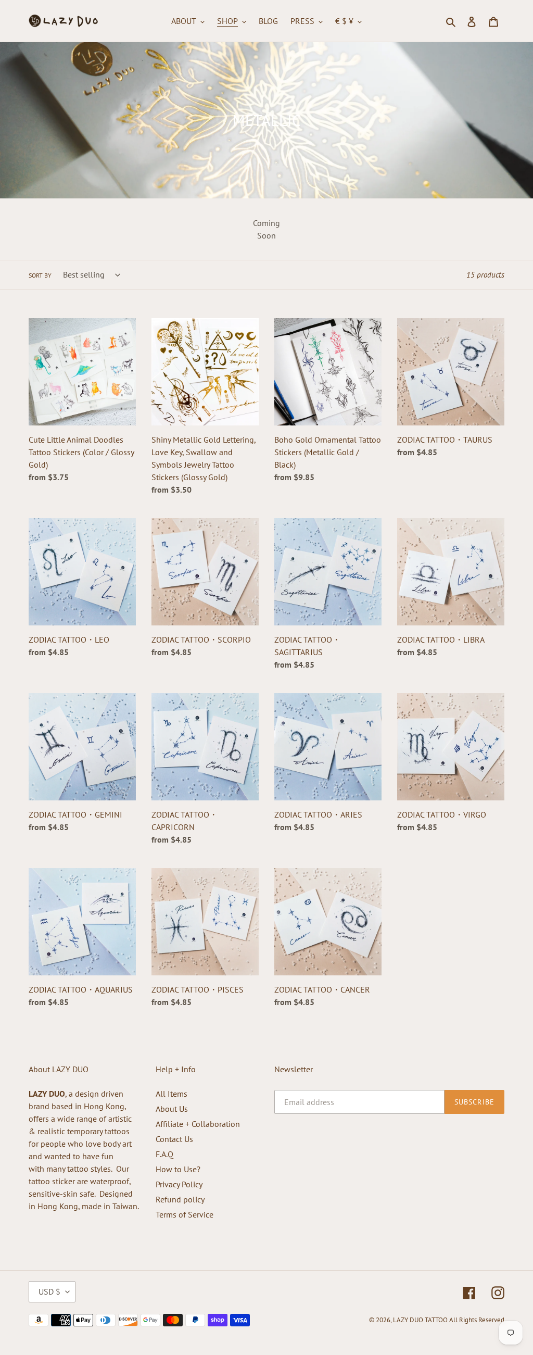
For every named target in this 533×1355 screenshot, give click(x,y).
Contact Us (174, 1139)
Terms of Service (184, 1214)
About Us (172, 1108)
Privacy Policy (179, 1184)
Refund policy (180, 1199)
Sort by (40, 275)
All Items (171, 1093)
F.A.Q (164, 1154)
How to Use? (178, 1169)
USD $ (49, 1291)
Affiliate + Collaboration (198, 1124)
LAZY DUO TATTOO (420, 1319)
